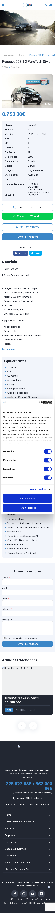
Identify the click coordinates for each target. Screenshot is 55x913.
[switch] (48, 460)
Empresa (10, 835)
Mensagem (7, 619)
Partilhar (21, 253)
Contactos (10, 855)
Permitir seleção (27, 507)
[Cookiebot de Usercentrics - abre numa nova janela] (39, 402)
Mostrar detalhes (37, 489)
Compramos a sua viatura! (20, 821)
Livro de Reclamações (17, 869)
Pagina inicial (8, 55)
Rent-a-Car (11, 841)
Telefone (6, 609)
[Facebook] (14, 893)
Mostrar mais (8, 349)
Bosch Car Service (15, 848)
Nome (5, 577)
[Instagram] (23, 893)
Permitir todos (27, 498)
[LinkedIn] (41, 893)
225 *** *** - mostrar (29, 207)
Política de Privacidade (18, 862)
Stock (22, 55)
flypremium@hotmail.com (27, 798)
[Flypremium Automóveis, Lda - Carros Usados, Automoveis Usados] (27, 5)
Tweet (37, 253)
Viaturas (10, 828)
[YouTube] (32, 893)
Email (5, 598)
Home (8, 814)
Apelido (6, 588)
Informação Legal (44, 903)
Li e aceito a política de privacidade (22, 638)
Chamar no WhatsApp (29, 216)
